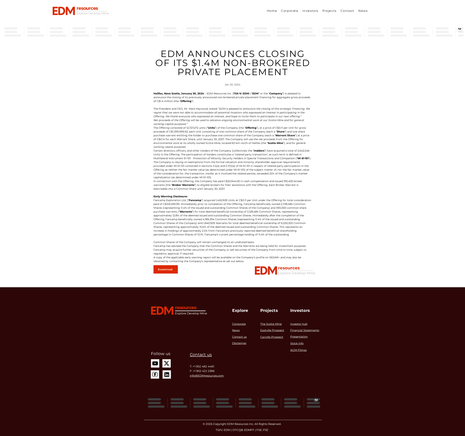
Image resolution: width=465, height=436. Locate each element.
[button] (289, 10)
